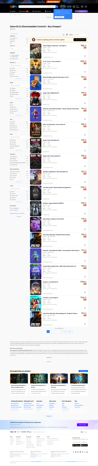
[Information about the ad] (48, 104)
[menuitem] (12, 11)
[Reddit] (80, 452)
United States (15, 56)
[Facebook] (73, 452)
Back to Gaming (14, 33)
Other (11, 42)
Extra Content (12, 39)
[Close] (96, 1)
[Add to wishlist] (84, 56)
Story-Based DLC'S (13, 38)
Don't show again (59, 17)
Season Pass (12, 41)
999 (65, 331)
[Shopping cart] (85, 6)
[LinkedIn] (87, 452)
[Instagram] (82, 452)
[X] (85, 452)
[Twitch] (78, 452)
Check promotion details (15, 424)
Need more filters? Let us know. (17, 213)
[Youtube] (76, 452)
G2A (10, 14)
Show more (49, 357)
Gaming (14, 14)
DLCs (19, 14)
